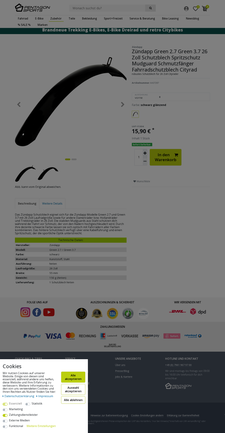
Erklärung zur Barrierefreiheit (183, 415)
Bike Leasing (170, 18)
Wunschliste (143, 181)
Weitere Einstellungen (41, 426)
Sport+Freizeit (113, 18)
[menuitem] (187, 8)
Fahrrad (23, 18)
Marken (42, 25)
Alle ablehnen (73, 400)
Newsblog (192, 18)
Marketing (16, 409)
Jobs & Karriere (123, 376)
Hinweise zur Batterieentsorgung (109, 415)
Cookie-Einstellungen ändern (147, 415)
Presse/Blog (122, 371)
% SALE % (24, 25)
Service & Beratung (142, 18)
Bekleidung (89, 18)
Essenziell (15, 403)
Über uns (120, 365)
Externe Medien (19, 420)
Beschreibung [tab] (27, 203)
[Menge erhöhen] (145, 153)
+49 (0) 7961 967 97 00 (178, 365)
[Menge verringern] (145, 161)
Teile (72, 18)
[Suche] (150, 8)
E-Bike (39, 18)
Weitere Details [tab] (52, 203)
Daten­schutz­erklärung (19, 396)
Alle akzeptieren (73, 377)
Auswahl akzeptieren (73, 389)
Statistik (37, 403)
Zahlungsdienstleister (23, 414)
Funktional (16, 426)
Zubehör (56, 18)
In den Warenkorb (165, 157)
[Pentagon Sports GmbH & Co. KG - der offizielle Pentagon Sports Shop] (37, 8)
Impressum (45, 396)
